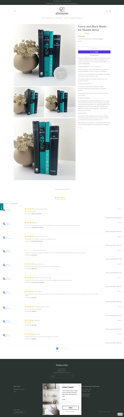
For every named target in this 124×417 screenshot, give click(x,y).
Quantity (79, 41)
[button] (15, 11)
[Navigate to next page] (69, 348)
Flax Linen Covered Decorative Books (38, 282)
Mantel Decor (34, 311)
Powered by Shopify (107, 411)
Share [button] (81, 127)
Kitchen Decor (34, 297)
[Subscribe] (72, 376)
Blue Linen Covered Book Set (37, 213)
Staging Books (34, 338)
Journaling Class (34, 255)
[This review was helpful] (117, 217)
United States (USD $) (19, 412)
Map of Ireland (34, 325)
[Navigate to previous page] (55, 348)
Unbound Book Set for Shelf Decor (37, 227)
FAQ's (15, 391)
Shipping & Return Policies (19, 389)
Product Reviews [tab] (14, 203)
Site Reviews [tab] (5, 203)
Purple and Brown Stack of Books (37, 241)
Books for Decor (34, 268)
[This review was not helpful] (120, 217)
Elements (102, 411)
